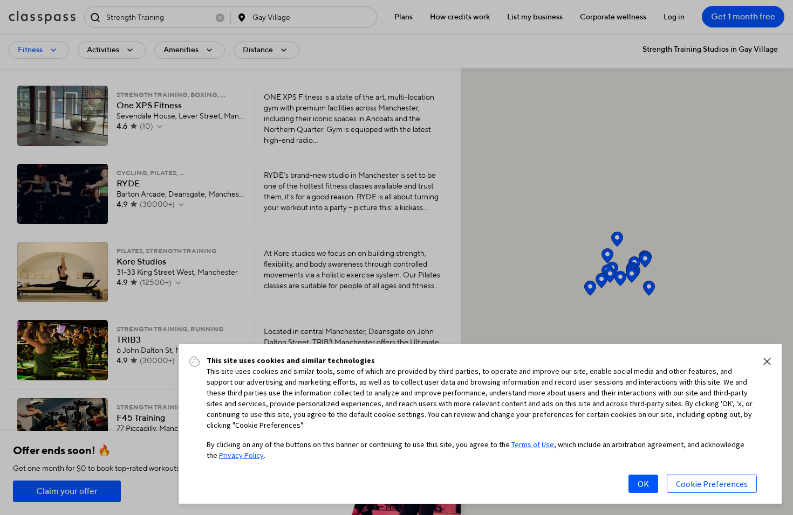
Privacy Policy (241, 455)
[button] (767, 361)
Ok (643, 483)
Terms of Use (532, 444)
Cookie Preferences (712, 483)
